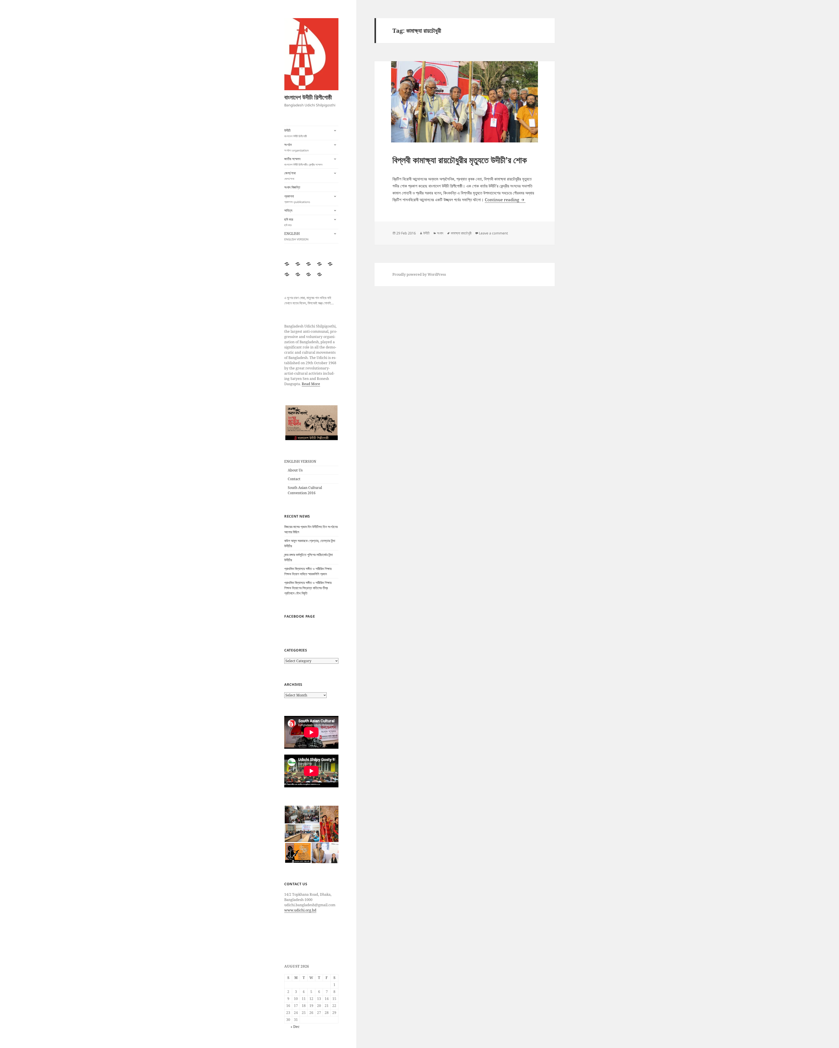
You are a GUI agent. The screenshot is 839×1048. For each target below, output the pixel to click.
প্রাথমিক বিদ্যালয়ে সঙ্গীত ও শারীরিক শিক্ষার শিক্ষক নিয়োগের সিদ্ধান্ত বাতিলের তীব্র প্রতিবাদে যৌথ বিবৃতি (307, 588)
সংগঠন (296, 147)
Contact (294, 478)
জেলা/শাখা (290, 176)
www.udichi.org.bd (300, 910)
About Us (295, 470)
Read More (311, 383)
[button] (301, 814)
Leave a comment (493, 233)
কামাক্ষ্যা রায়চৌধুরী (461, 233)
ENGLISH (296, 236)
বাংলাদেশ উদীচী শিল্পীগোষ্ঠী (308, 97)
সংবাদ (440, 233)
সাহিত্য (288, 210)
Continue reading (505, 200)
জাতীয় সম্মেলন (303, 161)
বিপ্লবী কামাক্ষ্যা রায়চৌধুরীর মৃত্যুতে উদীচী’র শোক (459, 160)
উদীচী (295, 133)
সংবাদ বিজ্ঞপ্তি (292, 187)
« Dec (295, 1026)
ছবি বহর (288, 222)
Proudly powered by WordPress (419, 274)
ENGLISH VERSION (300, 461)
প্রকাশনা (297, 199)
